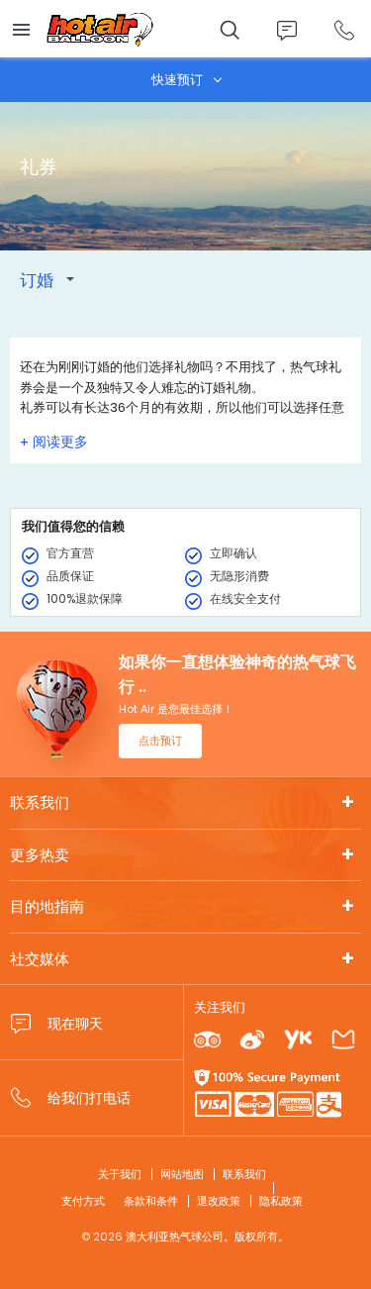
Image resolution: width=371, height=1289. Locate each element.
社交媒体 (39, 958)
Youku (297, 1040)
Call (343, 30)
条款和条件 (151, 1201)
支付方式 (83, 1201)
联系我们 (39, 802)
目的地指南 (47, 906)
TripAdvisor (207, 1040)
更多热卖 (39, 854)
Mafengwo (343, 1040)
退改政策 (218, 1201)
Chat (286, 30)
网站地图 (182, 1174)
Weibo (252, 1040)
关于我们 (119, 1174)
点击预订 (160, 740)
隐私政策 (281, 1201)
